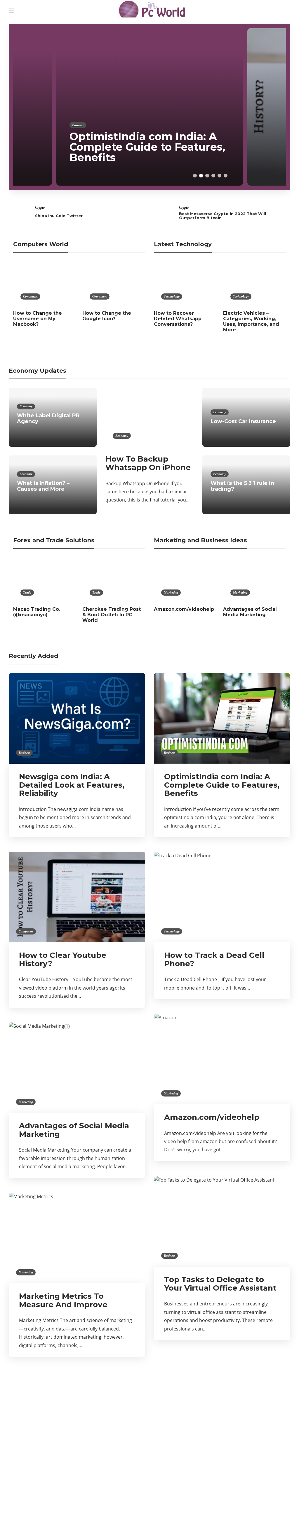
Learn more (223, 1415)
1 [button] (195, 175)
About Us (217, 1525)
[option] (149, 107)
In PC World (53, 1450)
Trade (27, 592)
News (53, 1470)
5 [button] (219, 175)
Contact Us (275, 1525)
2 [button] (201, 175)
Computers (270, 135)
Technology (172, 296)
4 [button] (213, 175)
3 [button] (207, 175)
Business (78, 125)
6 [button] (225, 175)
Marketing (171, 592)
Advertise (245, 1525)
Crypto (40, 207)
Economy (26, 406)
